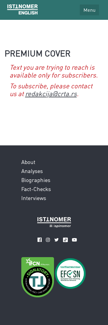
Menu (89, 10)
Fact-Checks (36, 188)
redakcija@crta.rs (51, 93)
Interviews (33, 197)
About (28, 161)
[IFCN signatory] (37, 278)
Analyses (32, 170)
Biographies (35, 179)
